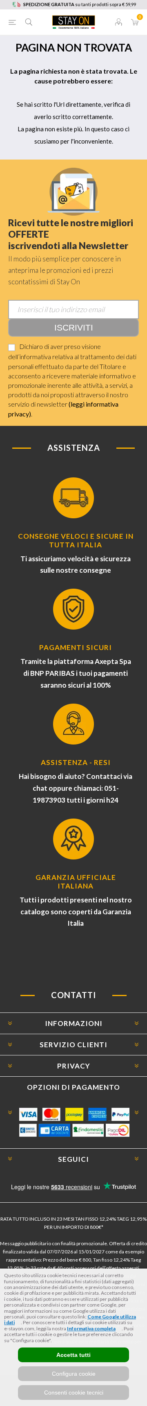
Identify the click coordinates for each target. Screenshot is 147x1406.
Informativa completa (91, 1328)
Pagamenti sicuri (75, 647)
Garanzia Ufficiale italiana (76, 881)
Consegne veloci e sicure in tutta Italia (76, 540)
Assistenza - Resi (76, 762)
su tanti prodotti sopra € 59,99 (79, 4)
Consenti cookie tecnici (73, 1392)
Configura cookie (74, 1373)
